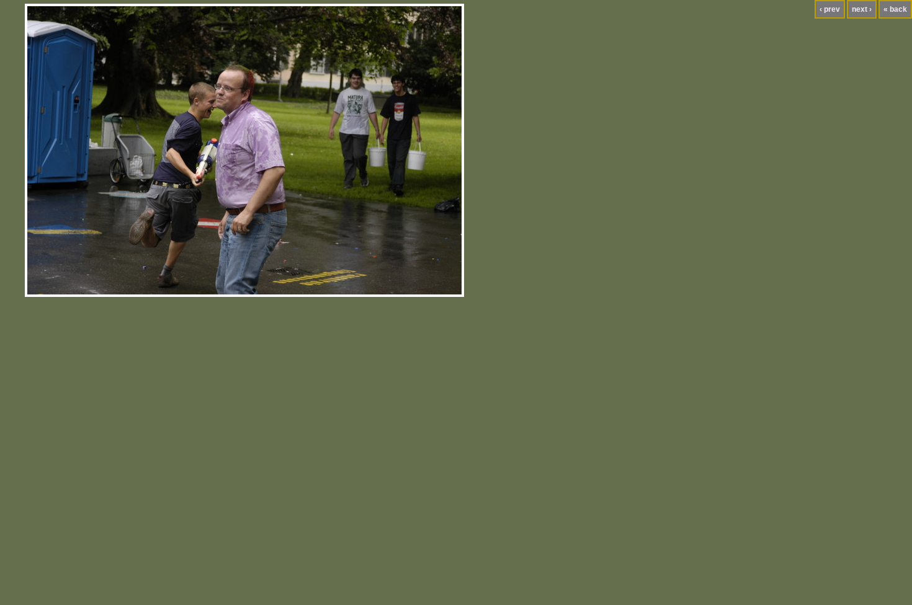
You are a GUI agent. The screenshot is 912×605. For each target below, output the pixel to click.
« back (895, 9)
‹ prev (830, 9)
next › (862, 9)
